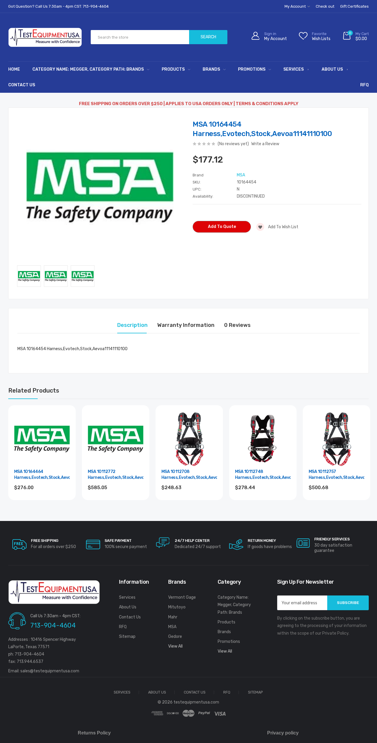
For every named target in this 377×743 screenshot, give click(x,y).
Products (173, 69)
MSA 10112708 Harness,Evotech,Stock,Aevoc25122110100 (189, 474)
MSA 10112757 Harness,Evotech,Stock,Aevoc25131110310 (336, 474)
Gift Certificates (354, 6)
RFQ (364, 84)
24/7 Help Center (192, 540)
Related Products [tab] (33, 390)
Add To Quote (222, 226)
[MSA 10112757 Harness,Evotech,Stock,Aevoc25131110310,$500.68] (336, 439)
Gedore (175, 636)
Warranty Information (185, 325)
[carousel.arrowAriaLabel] (19, 544)
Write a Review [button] (265, 143)
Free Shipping (44, 540)
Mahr (172, 617)
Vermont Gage (182, 597)
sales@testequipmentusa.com (49, 671)
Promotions (251, 69)
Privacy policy (283, 732)
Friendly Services (332, 539)
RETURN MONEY (262, 540)
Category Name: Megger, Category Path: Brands (88, 69)
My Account (296, 6)
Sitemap (127, 636)
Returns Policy (94, 732)
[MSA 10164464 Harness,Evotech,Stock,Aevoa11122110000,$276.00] (42, 439)
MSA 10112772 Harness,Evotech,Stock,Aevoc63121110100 (115, 474)
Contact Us (21, 84)
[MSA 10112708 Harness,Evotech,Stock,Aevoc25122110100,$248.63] (189, 439)
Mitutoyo (177, 607)
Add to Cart (42, 503)
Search (208, 36)
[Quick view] (64, 441)
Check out (325, 6)
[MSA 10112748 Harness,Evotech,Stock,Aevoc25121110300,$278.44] (263, 439)
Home (14, 69)
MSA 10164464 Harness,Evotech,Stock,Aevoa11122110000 (42, 474)
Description (132, 325)
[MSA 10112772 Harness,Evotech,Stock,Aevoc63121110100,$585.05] (115, 439)
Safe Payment (118, 540)
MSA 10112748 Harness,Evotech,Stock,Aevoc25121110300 (263, 474)
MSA (172, 626)
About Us (332, 69)
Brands (211, 69)
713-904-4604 (53, 625)
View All (175, 646)
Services (293, 69)
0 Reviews (237, 325)
